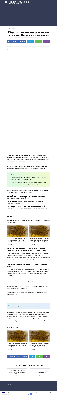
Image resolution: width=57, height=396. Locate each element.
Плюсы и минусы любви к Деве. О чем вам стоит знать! (40, 371)
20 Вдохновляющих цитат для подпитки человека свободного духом (17, 372)
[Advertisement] (28, 14)
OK (30, 394)
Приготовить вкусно (19, 2)
